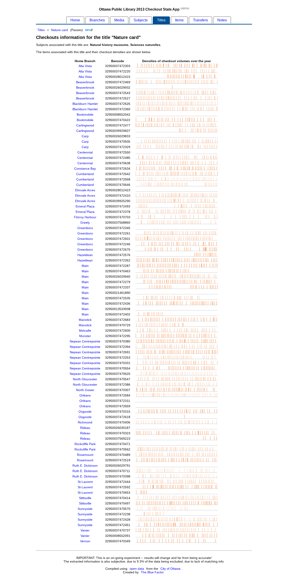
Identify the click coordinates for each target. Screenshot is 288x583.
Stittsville (85, 498)
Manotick (85, 320)
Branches (97, 20)
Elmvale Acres (85, 190)
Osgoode (85, 411)
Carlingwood (85, 125)
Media (119, 20)
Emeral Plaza (85, 206)
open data (137, 568)
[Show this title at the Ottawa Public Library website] (89, 30)
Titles (161, 20)
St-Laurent (85, 482)
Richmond (85, 422)
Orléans (85, 395)
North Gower (85, 390)
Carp (85, 136)
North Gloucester (85, 379)
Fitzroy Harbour (85, 217)
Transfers (200, 20)
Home (75, 20)
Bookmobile (85, 114)
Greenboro (85, 228)
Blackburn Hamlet (85, 104)
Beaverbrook (85, 82)
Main (85, 266)
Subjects (141, 20)
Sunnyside (85, 509)
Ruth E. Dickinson (85, 465)
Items (179, 20)
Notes (222, 20)
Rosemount (85, 455)
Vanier (85, 530)
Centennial (85, 152)
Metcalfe (85, 330)
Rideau (85, 428)
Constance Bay (85, 168)
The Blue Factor (152, 572)
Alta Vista (85, 66)
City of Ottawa (170, 568)
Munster (85, 336)
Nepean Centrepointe (85, 341)
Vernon (85, 541)
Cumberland (85, 174)
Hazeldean (85, 255)
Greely (85, 222)
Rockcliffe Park (85, 444)
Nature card (59, 30)
